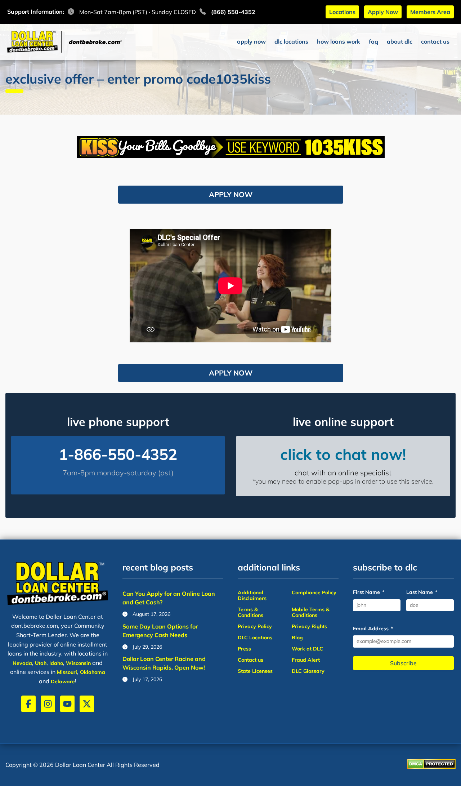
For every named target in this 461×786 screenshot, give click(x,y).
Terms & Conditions (250, 612)
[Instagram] (48, 704)
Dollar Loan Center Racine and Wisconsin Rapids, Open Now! (164, 663)
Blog (297, 637)
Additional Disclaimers (252, 595)
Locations (342, 11)
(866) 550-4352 (233, 11)
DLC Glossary (308, 671)
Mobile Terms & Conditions (311, 612)
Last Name (421, 592)
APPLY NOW (230, 194)
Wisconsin (78, 663)
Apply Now (383, 11)
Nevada (22, 663)
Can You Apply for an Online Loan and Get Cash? (168, 598)
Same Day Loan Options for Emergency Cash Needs (160, 631)
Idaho (56, 663)
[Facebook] (28, 704)
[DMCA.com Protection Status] (431, 765)
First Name (368, 592)
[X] (87, 704)
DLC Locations (255, 637)
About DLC (399, 41)
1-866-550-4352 (118, 454)
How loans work (338, 41)
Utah (40, 663)
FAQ (373, 41)
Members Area (430, 11)
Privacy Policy (255, 626)
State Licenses (255, 671)
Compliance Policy (314, 592)
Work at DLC (307, 648)
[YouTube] (67, 704)
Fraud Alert (306, 660)
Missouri (67, 672)
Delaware (63, 681)
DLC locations (291, 41)
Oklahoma (92, 672)
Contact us (435, 41)
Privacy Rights (309, 626)
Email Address (373, 629)
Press (244, 648)
